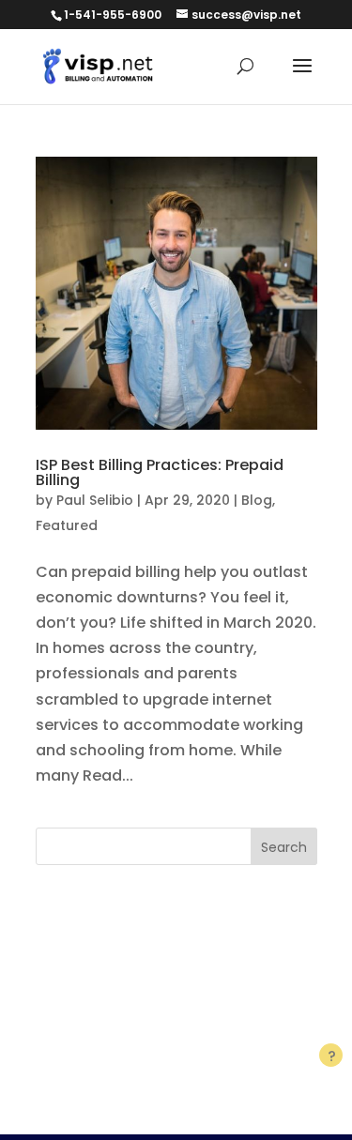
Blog (256, 500)
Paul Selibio (94, 500)
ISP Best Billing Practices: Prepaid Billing (159, 472)
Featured (67, 525)
